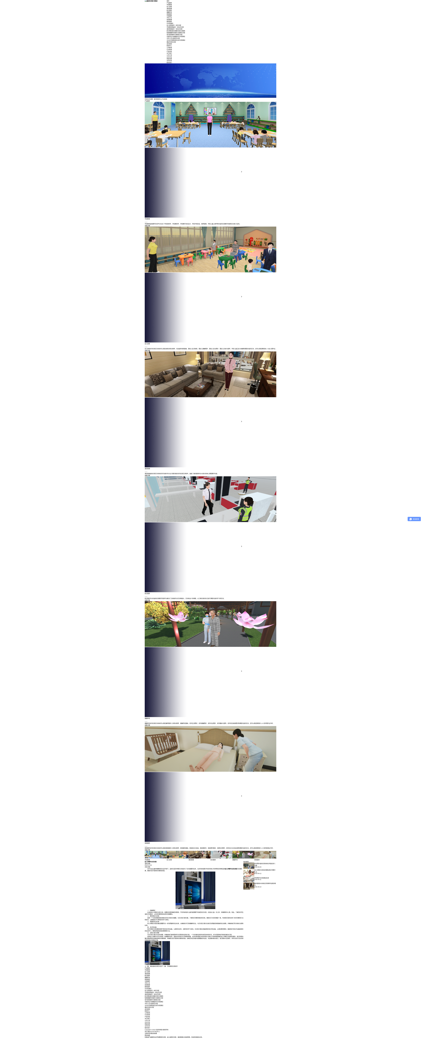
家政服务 (169, 14)
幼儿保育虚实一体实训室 (174, 25)
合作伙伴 (169, 61)
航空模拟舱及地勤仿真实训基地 (176, 31)
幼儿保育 (169, 6)
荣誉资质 (169, 59)
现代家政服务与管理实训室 (174, 34)
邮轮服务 (169, 21)
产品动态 (169, 51)
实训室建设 (170, 23)
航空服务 (169, 10)
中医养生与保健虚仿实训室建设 (176, 36)
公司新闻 (169, 47)
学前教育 (169, 5)
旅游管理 (169, 20)
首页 (168, 1)
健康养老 (169, 12)
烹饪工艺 (169, 18)
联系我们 (169, 62)
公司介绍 (169, 55)
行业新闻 (169, 49)
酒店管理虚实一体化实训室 (174, 29)
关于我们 (169, 53)
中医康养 (169, 16)
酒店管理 (169, 8)
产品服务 (169, 3)
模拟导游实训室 (171, 42)
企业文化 (169, 57)
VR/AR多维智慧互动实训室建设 (176, 40)
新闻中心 (169, 46)
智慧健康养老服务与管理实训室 (176, 33)
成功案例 (169, 44)
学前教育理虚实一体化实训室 (175, 27)
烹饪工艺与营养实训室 (173, 38)
